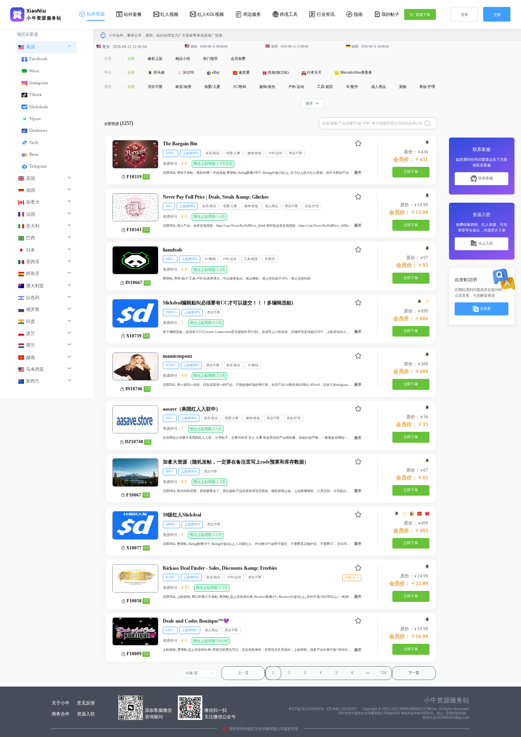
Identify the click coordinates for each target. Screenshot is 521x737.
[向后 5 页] (368, 673)
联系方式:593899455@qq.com (446, 717)
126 (384, 673)
